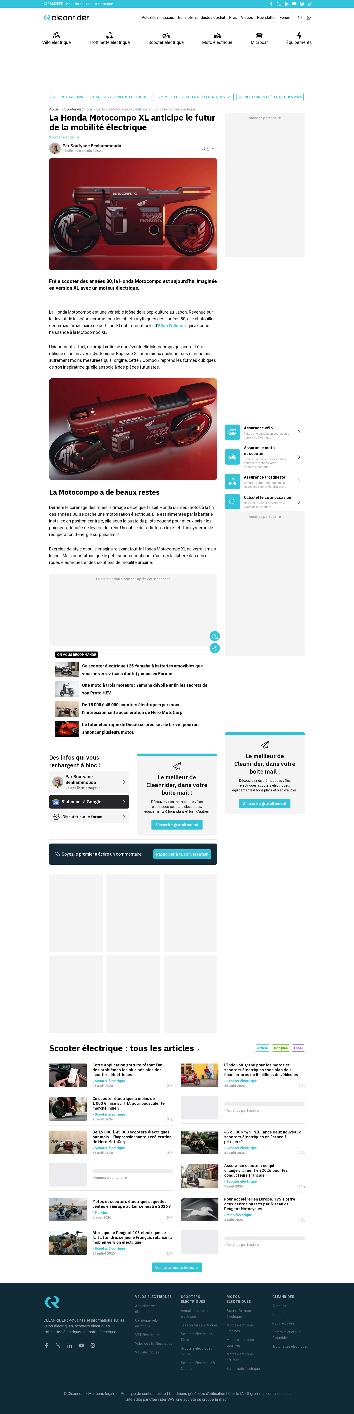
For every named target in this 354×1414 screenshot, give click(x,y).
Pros (233, 17)
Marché (101, 1212)
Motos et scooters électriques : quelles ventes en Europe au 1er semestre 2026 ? (131, 1204)
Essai (298, 1048)
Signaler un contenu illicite (269, 1393)
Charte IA (236, 1393)
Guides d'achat (213, 17)
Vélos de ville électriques (153, 1343)
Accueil (54, 109)
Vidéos (247, 17)
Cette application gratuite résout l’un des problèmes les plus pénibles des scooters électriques (127, 1070)
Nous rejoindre (283, 1323)
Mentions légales (103, 1393)
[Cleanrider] (66, 18)
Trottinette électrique (109, 42)
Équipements (299, 42)
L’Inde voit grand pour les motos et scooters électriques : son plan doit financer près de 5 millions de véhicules (261, 1070)
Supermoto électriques (244, 1369)
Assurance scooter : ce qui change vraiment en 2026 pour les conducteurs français (256, 1170)
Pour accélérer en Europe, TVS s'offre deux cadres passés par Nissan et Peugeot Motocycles (259, 1204)
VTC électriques (147, 1352)
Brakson (222, 1399)
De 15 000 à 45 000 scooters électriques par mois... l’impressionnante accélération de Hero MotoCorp (131, 1137)
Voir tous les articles (175, 1267)
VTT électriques (147, 1335)
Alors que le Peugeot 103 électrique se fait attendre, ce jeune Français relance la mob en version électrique (132, 1237)
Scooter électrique (166, 42)
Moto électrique (217, 42)
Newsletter (266, 17)
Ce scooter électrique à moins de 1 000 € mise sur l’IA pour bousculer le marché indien (128, 1103)
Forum (285, 17)
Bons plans (187, 17)
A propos (279, 1306)
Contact (278, 1315)
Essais (168, 17)
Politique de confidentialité (143, 1393)
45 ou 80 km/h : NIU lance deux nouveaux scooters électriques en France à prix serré (262, 1137)
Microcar (259, 42)
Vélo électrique (56, 42)
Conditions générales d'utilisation (197, 1393)
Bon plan (281, 1048)
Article (262, 1048)
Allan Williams (172, 325)
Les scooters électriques (199, 1325)
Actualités (150, 17)
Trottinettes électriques (290, 1346)
